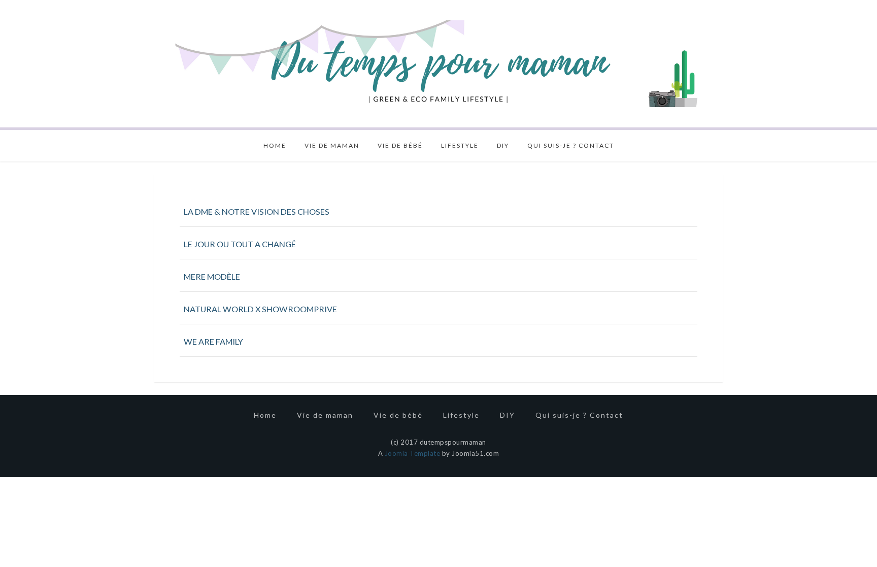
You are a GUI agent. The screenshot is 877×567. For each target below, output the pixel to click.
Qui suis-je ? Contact (570, 145)
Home (274, 145)
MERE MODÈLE (212, 276)
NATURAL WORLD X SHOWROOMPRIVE (260, 309)
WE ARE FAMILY (213, 341)
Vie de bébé (400, 145)
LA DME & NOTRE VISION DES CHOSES (256, 211)
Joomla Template (413, 453)
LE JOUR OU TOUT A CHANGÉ (240, 244)
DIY (503, 145)
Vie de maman (332, 145)
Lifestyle (460, 145)
